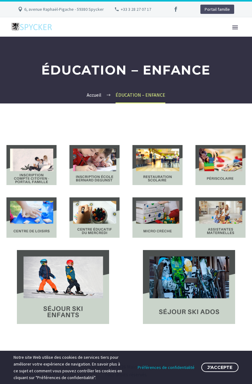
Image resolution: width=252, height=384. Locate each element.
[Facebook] (175, 9)
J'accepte (219, 367)
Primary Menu (235, 27)
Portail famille (217, 9)
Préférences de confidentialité (166, 367)
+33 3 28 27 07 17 (136, 9)
